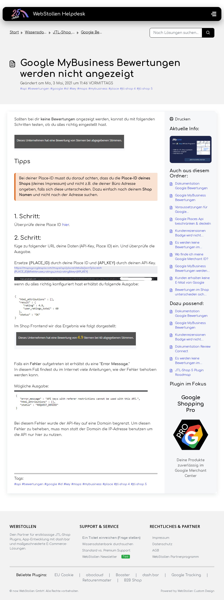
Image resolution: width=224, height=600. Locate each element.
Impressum (160, 537)
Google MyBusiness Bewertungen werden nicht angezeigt (191, 269)
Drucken (182, 119)
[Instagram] (20, 557)
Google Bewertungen (100, 32)
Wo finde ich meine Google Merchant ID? (191, 257)
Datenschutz (162, 544)
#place (113, 88)
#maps (82, 88)
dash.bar (150, 575)
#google (56, 88)
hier (65, 225)
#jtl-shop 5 (145, 88)
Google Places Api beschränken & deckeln (193, 221)
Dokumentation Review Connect (192, 349)
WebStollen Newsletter (99, 556)
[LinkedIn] (29, 557)
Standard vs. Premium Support (106, 550)
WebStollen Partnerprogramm (175, 556)
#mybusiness (97, 88)
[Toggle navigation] (213, 14)
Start (14, 32)
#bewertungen (38, 88)
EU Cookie (64, 575)
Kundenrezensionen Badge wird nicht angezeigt (190, 233)
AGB (155, 550)
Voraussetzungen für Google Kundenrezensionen (191, 210)
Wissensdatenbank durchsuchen (107, 544)
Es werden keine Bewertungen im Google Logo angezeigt (187, 245)
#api (23, 88)
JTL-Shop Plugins (69, 32)
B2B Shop (133, 580)
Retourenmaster (97, 580)
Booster (123, 575)
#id (66, 88)
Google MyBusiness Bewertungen (190, 198)
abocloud (94, 575)
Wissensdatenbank (42, 32)
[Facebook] (12, 557)
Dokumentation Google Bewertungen (191, 186)
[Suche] (208, 33)
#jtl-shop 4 (128, 88)
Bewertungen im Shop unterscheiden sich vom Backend (192, 292)
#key (73, 88)
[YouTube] (37, 557)
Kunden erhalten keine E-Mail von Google (192, 280)
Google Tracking (186, 575)
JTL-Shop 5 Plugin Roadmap (189, 372)
